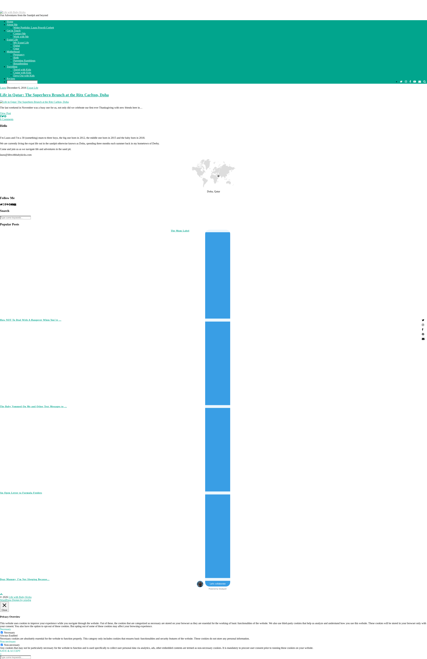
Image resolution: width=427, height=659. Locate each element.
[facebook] (410, 81)
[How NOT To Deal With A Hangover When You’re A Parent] (248, 275)
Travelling (12, 66)
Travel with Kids (22, 69)
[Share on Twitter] (3, 116)
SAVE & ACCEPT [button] (10, 650)
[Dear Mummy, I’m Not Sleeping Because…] (333, 534)
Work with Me (21, 36)
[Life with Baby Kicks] (13, 12)
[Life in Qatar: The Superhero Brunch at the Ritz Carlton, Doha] (34, 102)
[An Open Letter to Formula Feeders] (333, 448)
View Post (5, 113)
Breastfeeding (20, 63)
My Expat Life (21, 42)
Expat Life (12, 39)
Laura (3, 87)
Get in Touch (14, 30)
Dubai (16, 45)
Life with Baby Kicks (20, 597)
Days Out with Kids (24, 75)
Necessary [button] (5, 629)
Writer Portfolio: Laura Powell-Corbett (33, 27)
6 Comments (6, 119)
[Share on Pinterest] (5, 116)
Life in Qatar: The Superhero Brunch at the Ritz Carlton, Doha (54, 95)
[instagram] (406, 81)
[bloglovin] (7, 204)
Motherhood (13, 51)
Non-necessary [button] (8, 641)
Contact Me (19, 33)
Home (10, 21)
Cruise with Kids (22, 72)
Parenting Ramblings (24, 60)
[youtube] (414, 81)
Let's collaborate (218, 583)
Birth (16, 57)
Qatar (16, 48)
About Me (12, 24)
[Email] (419, 81)
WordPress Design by (15, 600)
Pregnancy (19, 54)
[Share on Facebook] (1, 116)
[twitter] (401, 81)
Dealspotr (223, 588)
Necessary (9, 632)
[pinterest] (10, 204)
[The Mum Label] (77, 272)
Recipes (11, 78)
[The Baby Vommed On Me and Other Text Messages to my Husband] (333, 362)
